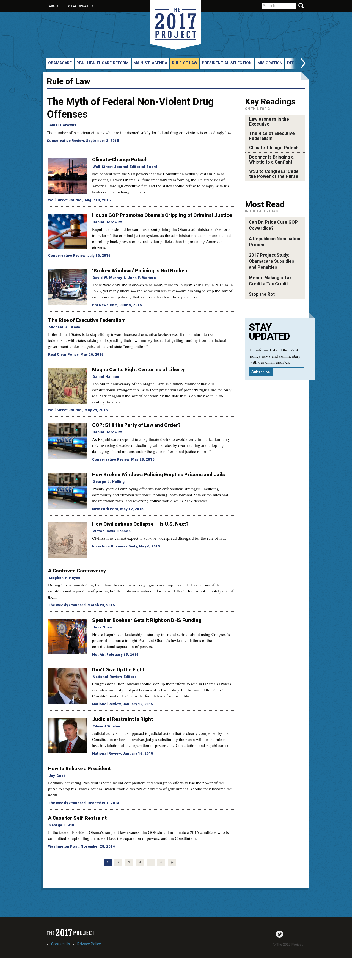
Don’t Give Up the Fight (118, 669)
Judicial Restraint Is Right (122, 719)
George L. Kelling (109, 482)
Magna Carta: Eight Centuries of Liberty (138, 369)
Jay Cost (57, 776)
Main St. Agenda (150, 63)
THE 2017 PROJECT (175, 25)
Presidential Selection (227, 63)
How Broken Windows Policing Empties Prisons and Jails (158, 474)
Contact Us (60, 944)
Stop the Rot (262, 294)
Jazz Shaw (102, 627)
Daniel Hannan (106, 377)
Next (297, 64)
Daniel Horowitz (62, 125)
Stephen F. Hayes (64, 578)
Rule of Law (184, 63)
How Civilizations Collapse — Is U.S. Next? (140, 524)
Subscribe (260, 372)
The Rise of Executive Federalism (87, 320)
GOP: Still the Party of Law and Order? (136, 425)
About (54, 6)
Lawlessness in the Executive (269, 122)
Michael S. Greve (64, 327)
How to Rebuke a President (79, 768)
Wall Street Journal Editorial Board (125, 167)
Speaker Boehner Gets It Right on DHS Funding (147, 620)
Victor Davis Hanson (112, 531)
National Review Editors (115, 677)
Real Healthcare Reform (102, 63)
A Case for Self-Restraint (77, 818)
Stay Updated (80, 6)
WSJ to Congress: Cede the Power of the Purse (274, 174)
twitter (281, 934)
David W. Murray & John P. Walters (124, 278)
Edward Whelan (106, 726)
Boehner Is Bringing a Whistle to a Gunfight (271, 159)
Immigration (269, 63)
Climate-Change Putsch (120, 159)
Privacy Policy (89, 944)
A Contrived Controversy (77, 571)
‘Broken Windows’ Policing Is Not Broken (139, 270)
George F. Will (61, 825)
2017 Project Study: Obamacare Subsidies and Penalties (271, 261)
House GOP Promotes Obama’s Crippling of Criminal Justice (162, 215)
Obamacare (60, 63)
